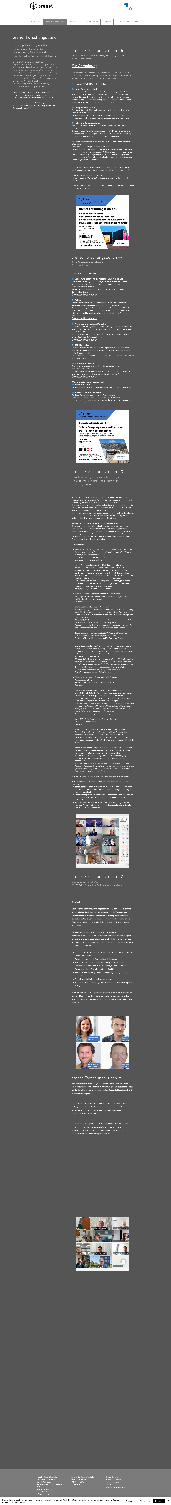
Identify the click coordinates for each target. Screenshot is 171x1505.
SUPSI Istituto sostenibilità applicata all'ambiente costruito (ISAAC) (101, 311)
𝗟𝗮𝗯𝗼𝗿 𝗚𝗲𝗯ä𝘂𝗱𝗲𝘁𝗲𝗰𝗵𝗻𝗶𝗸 (85, 89)
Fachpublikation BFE (93, 560)
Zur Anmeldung (85, 65)
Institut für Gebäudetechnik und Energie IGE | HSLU (106, 91)
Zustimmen (159, 1501)
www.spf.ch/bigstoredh (101, 732)
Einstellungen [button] (131, 1501)
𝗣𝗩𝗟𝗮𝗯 (77, 300)
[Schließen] (168, 1501)
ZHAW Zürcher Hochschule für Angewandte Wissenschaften (96, 371)
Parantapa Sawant (79, 110)
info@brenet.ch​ (112, 1484)
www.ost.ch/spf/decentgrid (87, 740)
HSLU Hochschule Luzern (82, 355)
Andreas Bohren (95, 337)
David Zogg (76, 403)
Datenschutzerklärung (22, 1502)
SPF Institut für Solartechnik (115, 334)
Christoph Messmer (97, 110)
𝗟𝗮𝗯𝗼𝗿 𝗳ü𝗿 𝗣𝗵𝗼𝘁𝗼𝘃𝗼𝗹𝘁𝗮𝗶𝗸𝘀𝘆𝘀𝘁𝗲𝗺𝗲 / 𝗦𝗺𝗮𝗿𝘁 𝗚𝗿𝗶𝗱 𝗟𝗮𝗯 (98, 279)
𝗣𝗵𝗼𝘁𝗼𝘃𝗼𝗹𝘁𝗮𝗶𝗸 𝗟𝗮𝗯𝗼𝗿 (84, 363)
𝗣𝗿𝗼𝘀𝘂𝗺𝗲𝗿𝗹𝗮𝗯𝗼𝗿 (82, 384)
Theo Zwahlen (84, 292)
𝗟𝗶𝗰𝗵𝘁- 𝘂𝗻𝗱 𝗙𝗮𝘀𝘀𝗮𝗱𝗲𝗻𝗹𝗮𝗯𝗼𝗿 (87, 123)
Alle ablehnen (145, 1501)
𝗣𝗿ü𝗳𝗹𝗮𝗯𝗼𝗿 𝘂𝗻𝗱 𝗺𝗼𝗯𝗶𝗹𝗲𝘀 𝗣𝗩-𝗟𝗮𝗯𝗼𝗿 (90, 324)
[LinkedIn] (126, 5)
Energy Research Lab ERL (85, 107)
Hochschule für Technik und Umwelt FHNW (90, 400)
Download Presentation (84, 294)
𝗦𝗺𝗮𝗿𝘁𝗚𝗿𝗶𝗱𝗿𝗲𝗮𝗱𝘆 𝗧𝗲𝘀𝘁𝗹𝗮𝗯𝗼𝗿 (88, 392)
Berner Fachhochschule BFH (84, 289)
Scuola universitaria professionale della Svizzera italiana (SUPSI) (98, 310)
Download (79, 640)
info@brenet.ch (42, 1494)
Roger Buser (82, 358)
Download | (79, 560)
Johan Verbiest (78, 91)
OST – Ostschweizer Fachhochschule (87, 334)
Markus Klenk (116, 374)
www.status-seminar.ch (115, 1487)
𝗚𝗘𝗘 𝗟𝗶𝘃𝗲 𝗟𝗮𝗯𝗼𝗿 (82, 345)
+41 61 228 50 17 (77, 1482)
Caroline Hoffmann (79, 125)
